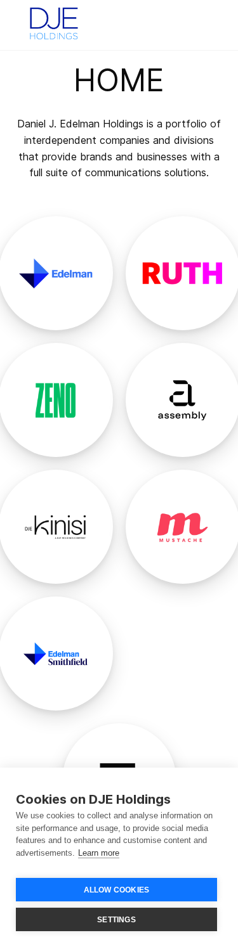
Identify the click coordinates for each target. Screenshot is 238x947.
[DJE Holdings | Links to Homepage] (54, 22)
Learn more (98, 853)
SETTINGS (116, 919)
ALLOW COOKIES (117, 890)
